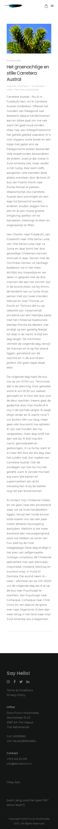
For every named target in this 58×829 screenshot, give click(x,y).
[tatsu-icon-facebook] (15, 681)
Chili (16, 89)
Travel (22, 89)
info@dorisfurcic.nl (19, 763)
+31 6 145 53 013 (17, 759)
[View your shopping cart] (46, 6)
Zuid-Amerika (32, 89)
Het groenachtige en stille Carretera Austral (28, 73)
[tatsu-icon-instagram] (9, 681)
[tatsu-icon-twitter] (21, 681)
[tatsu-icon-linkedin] (27, 681)
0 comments (38, 86)
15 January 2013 (14, 60)
